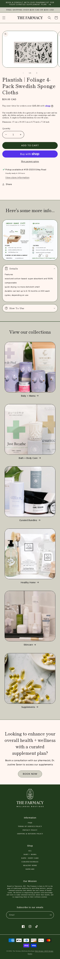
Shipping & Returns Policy (30, 834)
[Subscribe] (50, 915)
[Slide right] (36, 73)
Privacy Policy (30, 830)
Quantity (6, 128)
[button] (3, 17)
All (30, 851)
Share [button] (9, 184)
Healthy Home (28, 582)
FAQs (30, 823)
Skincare (28, 644)
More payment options (30, 161)
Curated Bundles (28, 520)
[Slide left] (23, 73)
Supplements (28, 707)
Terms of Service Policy (30, 826)
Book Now (30, 774)
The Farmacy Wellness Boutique (24, 951)
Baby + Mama (28, 396)
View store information (17, 177)
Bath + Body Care (28, 458)
